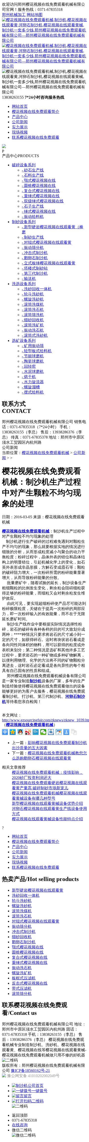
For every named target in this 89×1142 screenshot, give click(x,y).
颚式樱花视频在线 (28, 947)
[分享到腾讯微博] (36, 732)
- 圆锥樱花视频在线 (39, 185)
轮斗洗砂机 (22, 900)
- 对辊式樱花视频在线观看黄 (46, 242)
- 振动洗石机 (33, 330)
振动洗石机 (22, 968)
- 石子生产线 (33, 206)
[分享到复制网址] (74, 732)
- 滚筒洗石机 (33, 309)
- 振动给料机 (33, 216)
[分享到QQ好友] (20, 732)
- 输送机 (29, 278)
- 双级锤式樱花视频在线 (43, 201)
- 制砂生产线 (33, 237)
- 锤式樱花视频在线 (39, 211)
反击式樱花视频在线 (29, 983)
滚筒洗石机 (22, 916)
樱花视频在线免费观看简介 (35, 111)
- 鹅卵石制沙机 (35, 258)
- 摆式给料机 (33, 392)
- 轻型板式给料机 (37, 351)
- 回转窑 (29, 366)
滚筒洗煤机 (22, 911)
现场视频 (20, 132)
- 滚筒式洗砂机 (35, 335)
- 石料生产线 (33, 175)
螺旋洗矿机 (22, 973)
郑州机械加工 (14, 15)
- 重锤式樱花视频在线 (41, 196)
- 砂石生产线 (33, 170)
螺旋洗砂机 (22, 906)
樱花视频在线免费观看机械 (45, 453)
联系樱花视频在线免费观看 (35, 137)
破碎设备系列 (24, 165)
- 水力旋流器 (33, 382)
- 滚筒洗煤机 (33, 304)
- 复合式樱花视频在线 (41, 191)
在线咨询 (20, 1125)
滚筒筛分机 (22, 993)
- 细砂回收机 (33, 320)
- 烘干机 (29, 377)
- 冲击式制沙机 (35, 253)
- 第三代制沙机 (35, 273)
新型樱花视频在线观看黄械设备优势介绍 (47, 803)
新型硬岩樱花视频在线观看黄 (37, 890)
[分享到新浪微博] (28, 732)
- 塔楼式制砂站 (35, 268)
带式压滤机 (22, 988)
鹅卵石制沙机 (24, 942)
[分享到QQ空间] (13, 732)
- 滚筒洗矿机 (33, 325)
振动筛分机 (22, 926)
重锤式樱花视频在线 (29, 962)
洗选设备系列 (24, 284)
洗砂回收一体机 (26, 895)
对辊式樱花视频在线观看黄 (35, 921)
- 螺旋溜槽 (31, 387)
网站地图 (35, 15)
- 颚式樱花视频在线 (39, 180)
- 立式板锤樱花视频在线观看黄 (48, 263)
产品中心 (20, 117)
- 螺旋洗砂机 (33, 299)
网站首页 (20, 106)
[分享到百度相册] (59, 732)
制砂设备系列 (24, 222)
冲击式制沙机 (24, 931)
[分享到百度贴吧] (51, 732)
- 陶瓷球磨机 (33, 361)
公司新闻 (20, 122)
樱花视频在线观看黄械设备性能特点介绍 (47, 819)
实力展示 (20, 127)
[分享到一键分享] (66, 732)
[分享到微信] (43, 732)
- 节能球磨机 (33, 356)
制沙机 (36, 681)
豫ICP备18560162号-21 (30, 1070)
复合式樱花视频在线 (29, 957)
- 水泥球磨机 (33, 371)
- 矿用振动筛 (33, 346)
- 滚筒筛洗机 (33, 315)
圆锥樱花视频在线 (28, 952)
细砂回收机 (22, 937)
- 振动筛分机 (33, 247)
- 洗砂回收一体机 (37, 289)
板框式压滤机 (24, 978)
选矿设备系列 (24, 340)
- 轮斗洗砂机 (33, 294)
